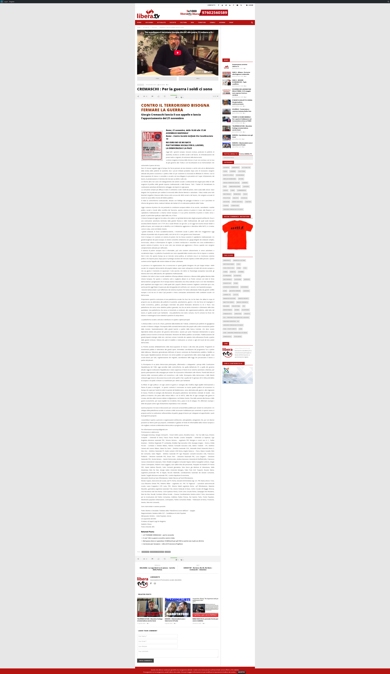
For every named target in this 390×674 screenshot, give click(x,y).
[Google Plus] (234, 5)
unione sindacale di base (233, 325)
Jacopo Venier (235, 291)
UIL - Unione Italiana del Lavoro (236, 317)
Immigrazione (234, 186)
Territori (202, 22)
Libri (232, 190)
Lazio (225, 190)
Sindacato (227, 313)
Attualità (161, 22)
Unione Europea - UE (231, 321)
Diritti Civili (228, 175)
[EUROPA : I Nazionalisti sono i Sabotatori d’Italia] (178, 607)
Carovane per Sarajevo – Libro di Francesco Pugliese (163, 544)
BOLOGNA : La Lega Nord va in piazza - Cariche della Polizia (157, 568)
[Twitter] (226, 5)
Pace (245, 194)
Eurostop (145, 552)
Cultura (183, 22)
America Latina (239, 260)
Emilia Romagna (229, 179)
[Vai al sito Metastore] (237, 235)
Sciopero (245, 310)
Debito (232, 271)
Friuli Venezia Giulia (231, 182)
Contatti (211, 5)
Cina (238, 268)
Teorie (225, 205)
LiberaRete (162, 85)
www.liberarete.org (242, 348)
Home (139, 22)
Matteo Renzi (228, 302)
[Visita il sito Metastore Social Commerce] (216, 13)
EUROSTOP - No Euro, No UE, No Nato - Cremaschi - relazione (198, 568)
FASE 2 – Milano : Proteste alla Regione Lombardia (241, 73)
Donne (241, 271)
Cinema (232, 171)
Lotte (235, 294)
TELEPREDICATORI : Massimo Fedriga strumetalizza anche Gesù (149, 620)
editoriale (227, 279)
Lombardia (241, 190)
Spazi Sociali (237, 201)
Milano (226, 306)
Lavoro (246, 186)
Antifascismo (228, 264)
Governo (244, 287)
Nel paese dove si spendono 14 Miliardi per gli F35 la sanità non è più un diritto (173, 541)
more (215, 96)
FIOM (236, 283)
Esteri (241, 179)
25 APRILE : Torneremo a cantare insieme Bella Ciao (241, 110)
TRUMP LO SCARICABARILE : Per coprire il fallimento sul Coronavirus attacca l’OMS (241, 119)
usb (240, 329)
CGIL (238, 264)
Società (173, 22)
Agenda (222, 22)
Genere (245, 182)
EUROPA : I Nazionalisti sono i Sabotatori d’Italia (175, 620)
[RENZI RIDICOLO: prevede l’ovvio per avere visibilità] (205, 607)
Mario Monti (243, 298)
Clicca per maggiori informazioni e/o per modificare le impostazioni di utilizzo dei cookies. (208, 672)
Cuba (225, 271)
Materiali (227, 194)
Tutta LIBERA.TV (245, 154)
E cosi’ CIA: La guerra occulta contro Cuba (159, 538)
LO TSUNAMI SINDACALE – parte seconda (158, 535)
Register (11, 2)
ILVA (225, 291)
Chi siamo (149, 22)
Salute (235, 198)
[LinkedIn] (230, 5)
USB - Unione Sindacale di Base (235, 332)
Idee (192, 22)
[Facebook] (218, 5)
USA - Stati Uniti (229, 329)
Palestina (236, 306)
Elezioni (238, 279)
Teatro (248, 201)
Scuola (244, 198)
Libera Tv (226, 294)
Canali (212, 22)
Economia (240, 175)
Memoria (237, 194)
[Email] (237, 5)
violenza (237, 336)
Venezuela (227, 336)
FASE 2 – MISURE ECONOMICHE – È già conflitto (239, 82)
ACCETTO (241, 672)
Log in (6, 2)
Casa (225, 171)
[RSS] (241, 5)
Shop (231, 22)
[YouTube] (222, 5)
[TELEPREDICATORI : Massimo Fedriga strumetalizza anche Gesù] (150, 607)
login (251, 5)
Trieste (247, 313)
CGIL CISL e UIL (228, 268)
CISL (245, 268)
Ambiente (235, 167)
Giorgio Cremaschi (157, 552)
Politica (154, 27)
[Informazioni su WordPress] (2, 1)
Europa (247, 279)
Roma (237, 310)
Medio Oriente (242, 302)
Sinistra (238, 313)
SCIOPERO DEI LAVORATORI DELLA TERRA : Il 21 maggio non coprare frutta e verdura (241, 92)
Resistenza (227, 310)
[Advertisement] (237, 42)
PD (244, 306)
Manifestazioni (229, 298)
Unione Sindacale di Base (233, 209)
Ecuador (237, 275)
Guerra (167, 552)
